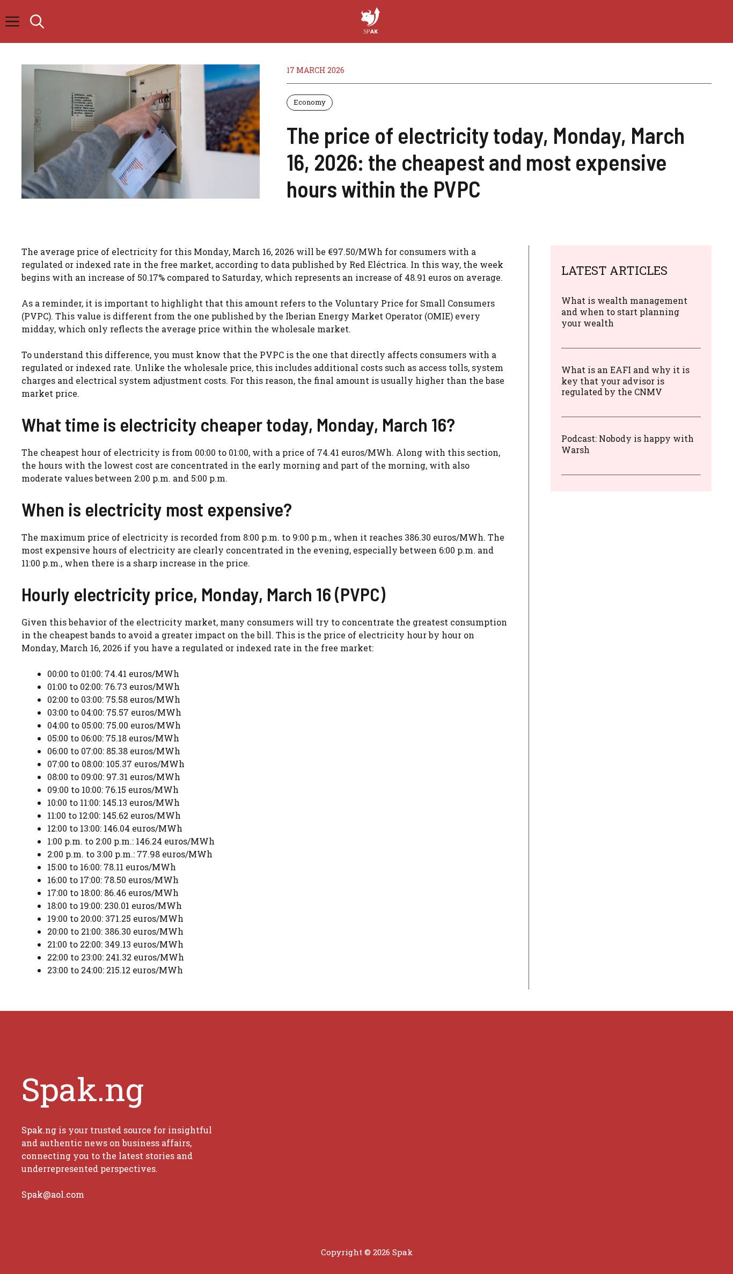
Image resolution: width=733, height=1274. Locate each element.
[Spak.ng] (372, 21)
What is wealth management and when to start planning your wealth (624, 312)
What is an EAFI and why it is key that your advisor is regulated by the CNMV (625, 380)
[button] (37, 21)
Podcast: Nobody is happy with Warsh (627, 444)
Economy (310, 102)
